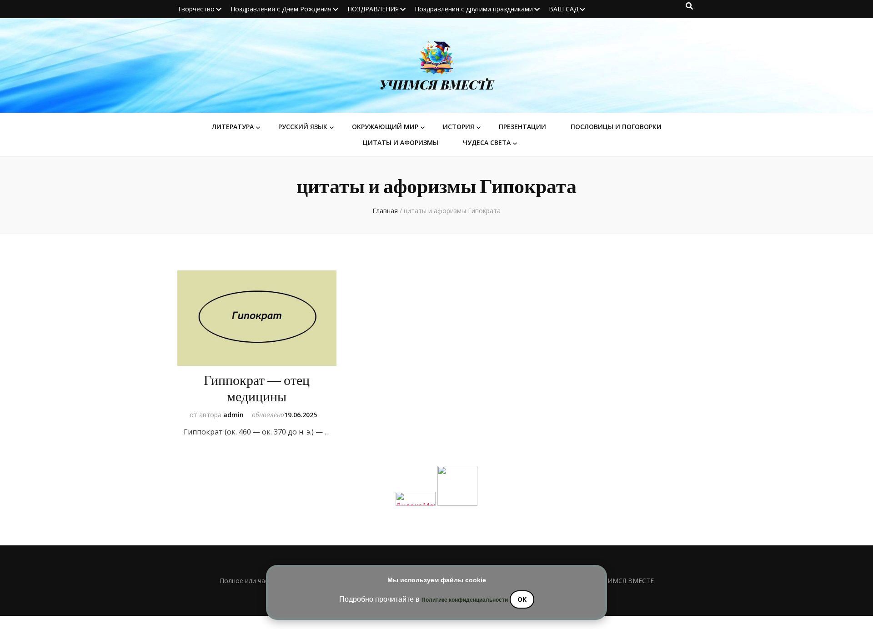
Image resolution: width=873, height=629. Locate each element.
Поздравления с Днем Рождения (281, 9)
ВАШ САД (563, 9)
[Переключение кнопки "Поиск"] (689, 6)
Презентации (522, 126)
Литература (233, 126)
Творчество (196, 9)
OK (522, 599)
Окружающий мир (385, 126)
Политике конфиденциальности (464, 600)
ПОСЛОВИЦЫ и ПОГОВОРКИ (616, 126)
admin (233, 414)
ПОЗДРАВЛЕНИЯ (373, 9)
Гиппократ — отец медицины (257, 389)
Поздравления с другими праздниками (474, 9)
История (458, 126)
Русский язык (302, 126)
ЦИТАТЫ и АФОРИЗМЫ (400, 142)
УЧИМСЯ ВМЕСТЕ (437, 84)
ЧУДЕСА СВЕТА (487, 142)
